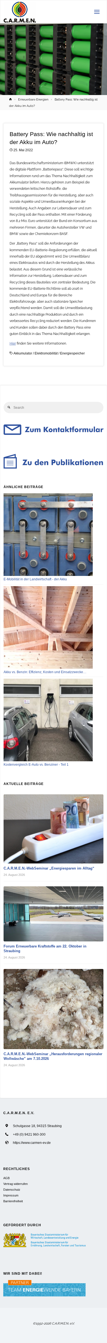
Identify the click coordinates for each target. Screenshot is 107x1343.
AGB (6, 1178)
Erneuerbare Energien (33, 99)
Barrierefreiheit (13, 1201)
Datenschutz (11, 1189)
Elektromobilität (46, 353)
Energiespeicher (72, 353)
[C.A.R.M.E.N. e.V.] (20, 12)
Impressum (10, 1195)
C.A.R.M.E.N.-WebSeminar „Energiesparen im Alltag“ (49, 868)
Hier (13, 343)
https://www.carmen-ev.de (32, 1142)
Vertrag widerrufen (15, 1183)
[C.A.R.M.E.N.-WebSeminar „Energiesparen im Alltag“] (54, 829)
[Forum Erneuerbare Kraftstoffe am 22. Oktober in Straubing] (54, 914)
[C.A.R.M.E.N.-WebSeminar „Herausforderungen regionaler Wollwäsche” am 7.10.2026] (54, 1009)
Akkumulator (22, 353)
